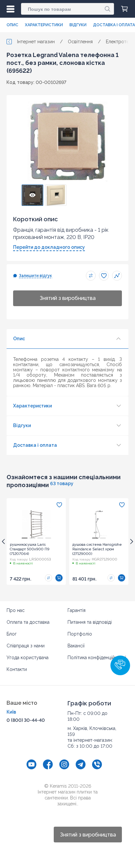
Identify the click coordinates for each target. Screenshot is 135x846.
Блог (12, 634)
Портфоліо (80, 634)
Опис (12, 25)
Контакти (17, 669)
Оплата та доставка (28, 622)
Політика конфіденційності (97, 657)
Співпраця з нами (26, 645)
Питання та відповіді (90, 622)
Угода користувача (27, 657)
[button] (120, 665)
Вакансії (76, 645)
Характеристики (44, 25)
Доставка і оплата (114, 25)
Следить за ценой (117, 275)
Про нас (16, 610)
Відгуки (78, 25)
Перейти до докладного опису (49, 247)
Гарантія (77, 610)
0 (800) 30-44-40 (26, 720)
